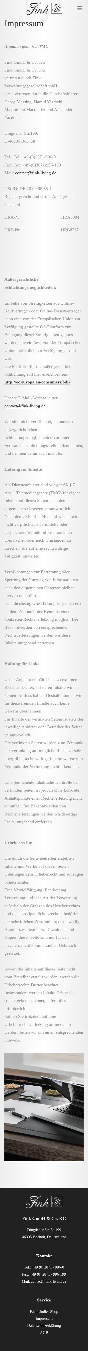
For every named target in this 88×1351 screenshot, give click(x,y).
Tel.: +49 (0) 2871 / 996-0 (44, 1267)
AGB (44, 1332)
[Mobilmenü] (80, 9)
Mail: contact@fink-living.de (44, 1281)
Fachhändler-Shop (44, 1312)
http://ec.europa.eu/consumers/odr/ (37, 382)
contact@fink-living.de (35, 172)
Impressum (44, 1318)
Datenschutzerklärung (44, 1325)
